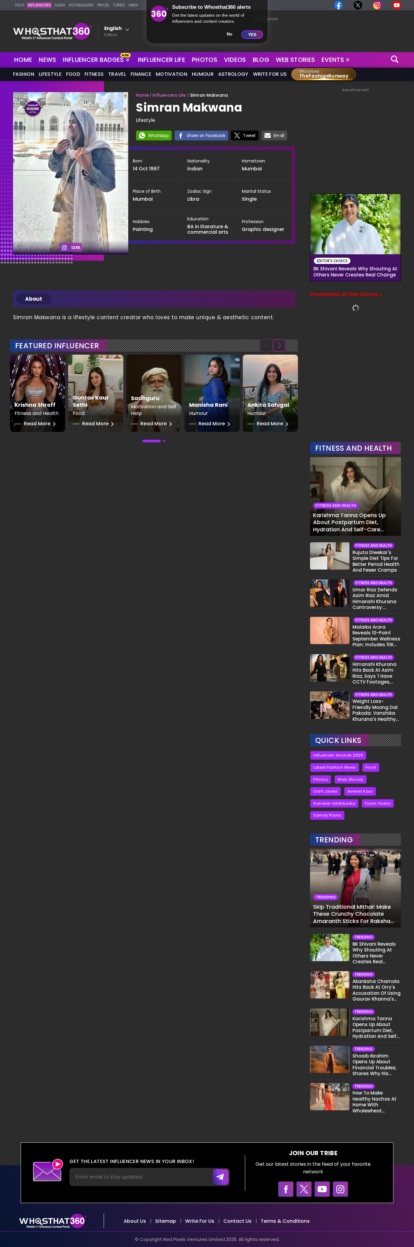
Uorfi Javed (325, 791)
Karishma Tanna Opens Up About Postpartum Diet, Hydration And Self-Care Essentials (349, 522)
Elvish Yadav (378, 803)
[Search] (395, 60)
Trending (334, 840)
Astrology (233, 74)
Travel (117, 74)
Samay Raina (327, 815)
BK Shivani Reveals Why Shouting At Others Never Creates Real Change (355, 272)
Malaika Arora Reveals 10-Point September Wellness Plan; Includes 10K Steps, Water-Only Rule (376, 636)
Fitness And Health (353, 448)
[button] (279, 345)
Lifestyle (50, 74)
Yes (252, 34)
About (33, 299)
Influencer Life (161, 59)
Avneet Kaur (360, 791)
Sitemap (165, 1221)
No (229, 34)
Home (23, 59)
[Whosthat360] (52, 31)
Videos (235, 59)
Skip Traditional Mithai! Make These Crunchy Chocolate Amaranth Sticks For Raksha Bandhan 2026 (352, 913)
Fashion (23, 74)
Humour (203, 74)
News (47, 59)
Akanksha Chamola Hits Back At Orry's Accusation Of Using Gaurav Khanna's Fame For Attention (376, 990)
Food (73, 74)
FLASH (60, 5)
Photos (204, 59)
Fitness (94, 74)
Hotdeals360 (81, 5)
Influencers (39, 5)
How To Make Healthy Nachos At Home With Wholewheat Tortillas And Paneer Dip (376, 1102)
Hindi (133, 5)
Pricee (103, 5)
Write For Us (270, 74)
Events (333, 59)
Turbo (119, 5)
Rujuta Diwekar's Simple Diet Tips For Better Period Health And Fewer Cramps (375, 561)
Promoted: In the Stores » (346, 294)
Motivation (171, 74)
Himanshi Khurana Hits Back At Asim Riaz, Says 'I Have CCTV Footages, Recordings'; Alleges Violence (375, 673)
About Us (135, 1221)
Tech (19, 5)
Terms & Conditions (285, 1221)
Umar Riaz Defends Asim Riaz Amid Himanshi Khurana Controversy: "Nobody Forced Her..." (374, 598)
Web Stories (295, 59)
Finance (141, 74)
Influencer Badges (94, 58)
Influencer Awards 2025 (338, 755)
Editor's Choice (332, 260)
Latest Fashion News (334, 767)
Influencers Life (169, 95)
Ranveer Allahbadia (334, 803)
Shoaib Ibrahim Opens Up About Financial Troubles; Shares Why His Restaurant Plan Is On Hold (374, 1065)
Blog (261, 59)
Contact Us (237, 1221)
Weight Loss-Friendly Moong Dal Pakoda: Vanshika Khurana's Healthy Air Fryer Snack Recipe (375, 710)
